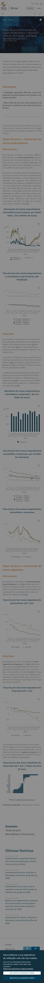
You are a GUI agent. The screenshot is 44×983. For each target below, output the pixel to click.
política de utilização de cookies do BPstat (18, 969)
